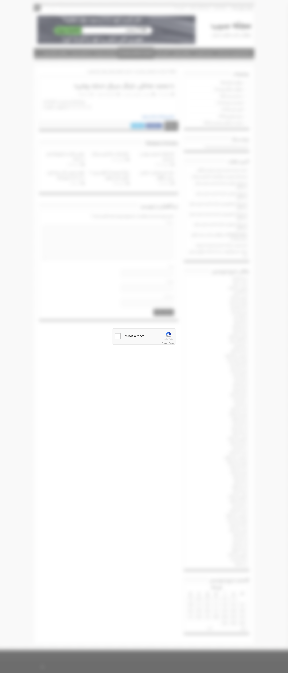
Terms (171, 343)
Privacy (164, 343)
